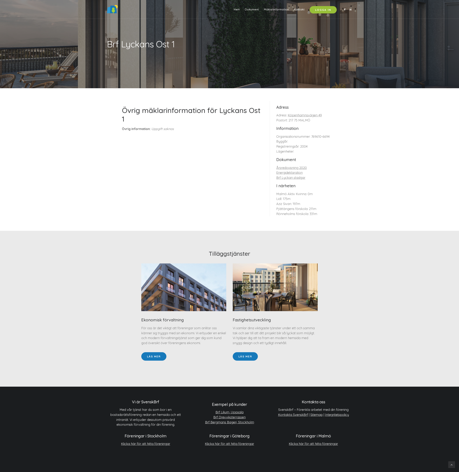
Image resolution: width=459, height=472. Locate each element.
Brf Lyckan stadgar (290, 178)
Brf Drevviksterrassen (229, 417)
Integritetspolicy (337, 415)
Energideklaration (289, 173)
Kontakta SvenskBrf (293, 415)
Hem (237, 9)
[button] (345, 9)
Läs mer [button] (154, 356)
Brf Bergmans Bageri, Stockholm (229, 422)
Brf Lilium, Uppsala (229, 412)
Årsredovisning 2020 (291, 168)
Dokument (252, 9)
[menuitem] (236, 9)
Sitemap (316, 415)
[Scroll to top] (451, 464)
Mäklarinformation (276, 9)
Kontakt (299, 9)
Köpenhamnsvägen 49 (305, 115)
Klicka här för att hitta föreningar (145, 444)
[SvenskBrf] (112, 9)
